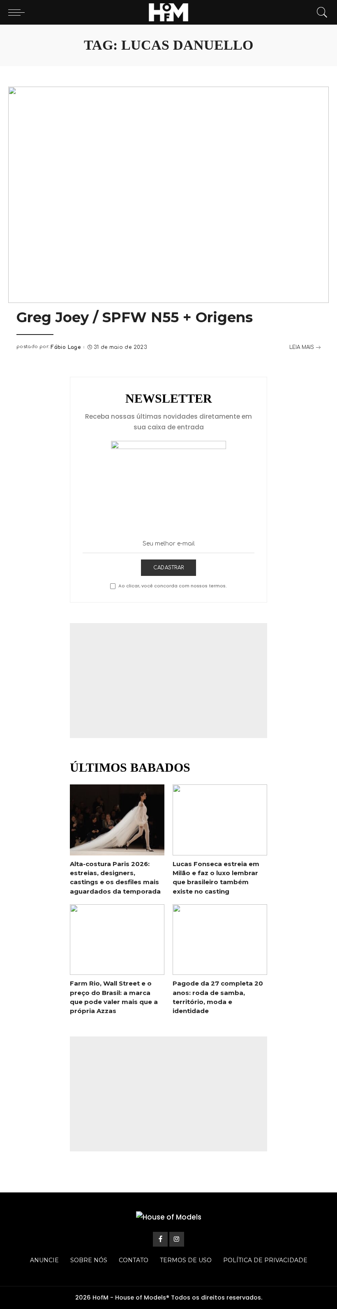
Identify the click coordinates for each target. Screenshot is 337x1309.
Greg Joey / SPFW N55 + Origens (134, 317)
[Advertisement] (168, 680)
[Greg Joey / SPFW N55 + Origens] (168, 195)
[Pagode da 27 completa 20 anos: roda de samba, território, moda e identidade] (220, 939)
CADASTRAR (168, 568)
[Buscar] (320, 12)
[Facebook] (160, 1239)
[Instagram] (176, 1239)
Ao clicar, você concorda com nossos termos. (172, 585)
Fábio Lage (66, 347)
